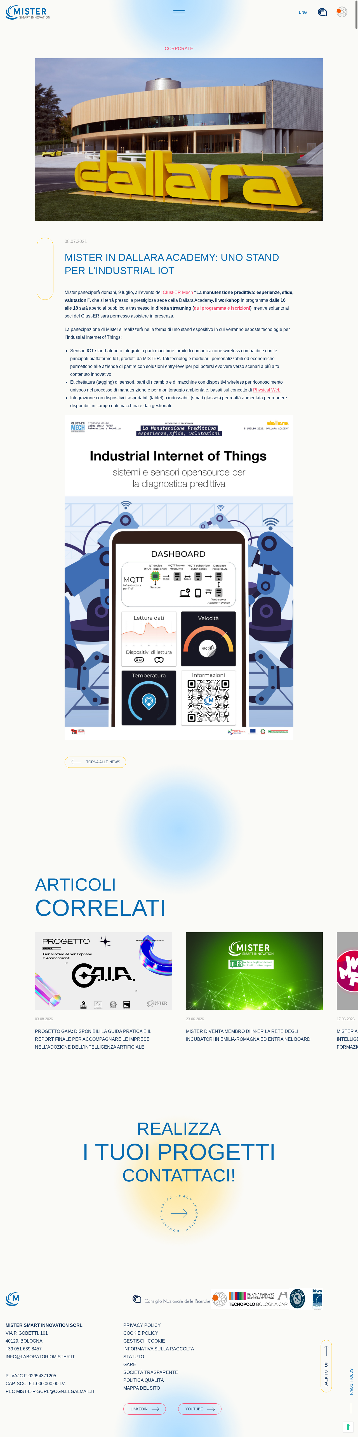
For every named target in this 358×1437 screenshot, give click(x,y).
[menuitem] (303, 13)
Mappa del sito (141, 1388)
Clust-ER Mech (177, 292)
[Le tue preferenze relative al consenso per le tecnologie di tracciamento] (348, 1427)
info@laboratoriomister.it (40, 1356)
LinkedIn (139, 1409)
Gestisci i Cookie (144, 1341)
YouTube (194, 1409)
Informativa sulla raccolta (158, 1348)
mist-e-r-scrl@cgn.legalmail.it (55, 1391)
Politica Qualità (143, 1380)
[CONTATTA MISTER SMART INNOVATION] (179, 1240)
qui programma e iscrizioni (222, 308)
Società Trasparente (150, 1372)
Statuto (133, 1356)
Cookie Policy (140, 1333)
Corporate (179, 48)
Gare (129, 1364)
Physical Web (267, 390)
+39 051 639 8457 (24, 1348)
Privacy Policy (142, 1325)
